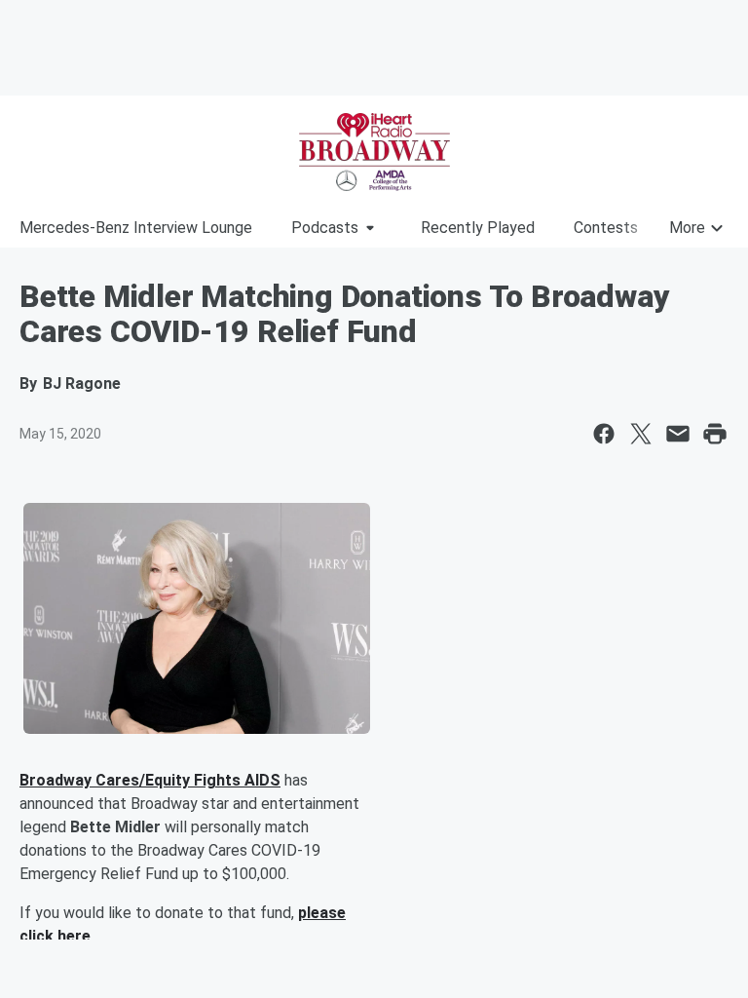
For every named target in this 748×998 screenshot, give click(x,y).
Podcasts (324, 227)
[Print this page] (715, 433)
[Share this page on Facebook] (603, 433)
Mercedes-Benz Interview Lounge (135, 227)
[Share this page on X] (640, 433)
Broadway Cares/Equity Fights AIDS (149, 780)
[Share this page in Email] (678, 433)
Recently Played (478, 227)
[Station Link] (374, 152)
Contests (606, 227)
